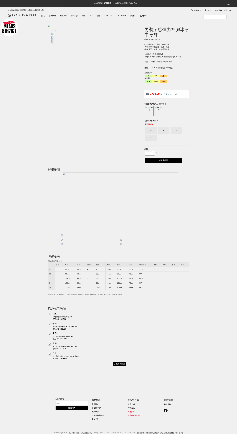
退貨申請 (95, 412)
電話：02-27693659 (60, 359)
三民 (55, 353)
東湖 (55, 333)
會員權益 (95, 404)
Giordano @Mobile (60, 433)
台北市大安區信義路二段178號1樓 (65, 327)
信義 (55, 323)
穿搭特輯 (143, 16)
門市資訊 (131, 408)
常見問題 (95, 419)
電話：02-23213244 (60, 329)
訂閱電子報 (60, 399)
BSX (95, 433)
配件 (99, 16)
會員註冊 (218, 10)
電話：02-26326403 (60, 339)
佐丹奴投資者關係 (74, 433)
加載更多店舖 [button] (119, 364)
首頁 (43, 16)
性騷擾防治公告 (134, 415)
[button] (154, 152)
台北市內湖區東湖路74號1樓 (63, 336)
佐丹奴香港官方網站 (86, 433)
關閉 (229, 5)
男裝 (84, 16)
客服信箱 (167, 404)
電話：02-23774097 (60, 349)
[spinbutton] (149, 153)
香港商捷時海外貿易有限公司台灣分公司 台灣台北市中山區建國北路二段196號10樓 (160, 433)
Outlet (108, 16)
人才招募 (131, 412)
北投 (55, 314)
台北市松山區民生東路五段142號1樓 (66, 356)
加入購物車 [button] (163, 160)
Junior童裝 (121, 16)
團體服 (132, 16)
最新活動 (52, 16)
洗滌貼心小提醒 (98, 415)
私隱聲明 (107, 3)
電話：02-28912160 (60, 319)
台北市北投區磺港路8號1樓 (62, 317)
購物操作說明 (97, 408)
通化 (55, 343)
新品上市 (63, 16)
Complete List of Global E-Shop (123, 433)
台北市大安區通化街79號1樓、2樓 (65, 346)
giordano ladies (104, 433)
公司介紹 (131, 404)
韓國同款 (74, 16)
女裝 (91, 16)
